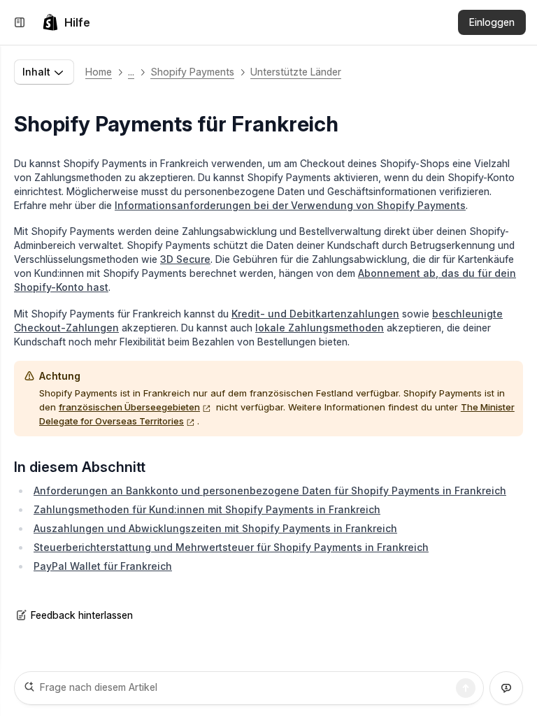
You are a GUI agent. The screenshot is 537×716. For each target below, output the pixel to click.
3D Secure (185, 259)
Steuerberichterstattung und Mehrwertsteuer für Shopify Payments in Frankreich (231, 547)
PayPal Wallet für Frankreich (103, 566)
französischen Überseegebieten (129, 407)
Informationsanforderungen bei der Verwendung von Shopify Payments (290, 205)
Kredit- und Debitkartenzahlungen (315, 314)
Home (98, 72)
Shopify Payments (192, 72)
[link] (66, 22)
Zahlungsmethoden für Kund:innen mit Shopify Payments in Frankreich (207, 509)
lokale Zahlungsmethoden (319, 328)
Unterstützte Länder (295, 72)
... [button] (131, 72)
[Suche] (465, 688)
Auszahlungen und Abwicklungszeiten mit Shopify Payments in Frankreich (215, 528)
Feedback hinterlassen (82, 615)
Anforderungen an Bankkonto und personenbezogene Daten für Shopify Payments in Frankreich (270, 490)
